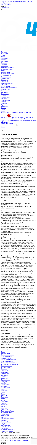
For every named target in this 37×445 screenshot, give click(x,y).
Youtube (10, 123)
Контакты (27, 119)
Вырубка (3, 101)
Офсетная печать (6, 77)
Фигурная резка (5, 100)
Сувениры (4, 63)
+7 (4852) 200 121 (6, 1)
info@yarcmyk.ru (5, 3)
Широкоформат (5, 86)
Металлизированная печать (9, 87)
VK (7, 123)
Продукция (4, 52)
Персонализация (5, 105)
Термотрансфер (5, 89)
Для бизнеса (4, 420)
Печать (3, 70)
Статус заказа (5, 7)
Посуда (3, 56)
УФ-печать (4, 84)
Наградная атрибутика (7, 67)
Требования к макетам (24, 117)
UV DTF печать (5, 367)
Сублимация (4, 80)
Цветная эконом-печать (7, 73)
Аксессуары (4, 66)
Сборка (3, 111)
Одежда (3, 55)
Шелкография (5, 78)
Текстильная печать (6, 91)
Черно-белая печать (6, 75)
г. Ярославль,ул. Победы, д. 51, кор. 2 (8, 428)
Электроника (4, 61)
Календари (4, 64)
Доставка (14, 117)
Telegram (3, 123)
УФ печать (4, 369)
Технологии (28, 112)
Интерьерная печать (6, 69)
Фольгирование (5, 97)
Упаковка (3, 59)
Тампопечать (4, 81)
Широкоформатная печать (8, 359)
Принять (3, 443)
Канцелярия (4, 58)
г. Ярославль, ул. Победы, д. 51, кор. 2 (22, 1)
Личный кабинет (6, 4)
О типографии (5, 112)
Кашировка (4, 103)
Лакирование (5, 94)
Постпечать (4, 92)
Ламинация (4, 98)
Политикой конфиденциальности (19, 440)
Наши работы (14, 112)
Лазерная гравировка (7, 83)
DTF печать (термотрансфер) (9, 364)
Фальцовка (4, 95)
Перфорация (4, 106)
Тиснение (3, 108)
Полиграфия (4, 53)
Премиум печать (5, 72)
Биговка (3, 109)
